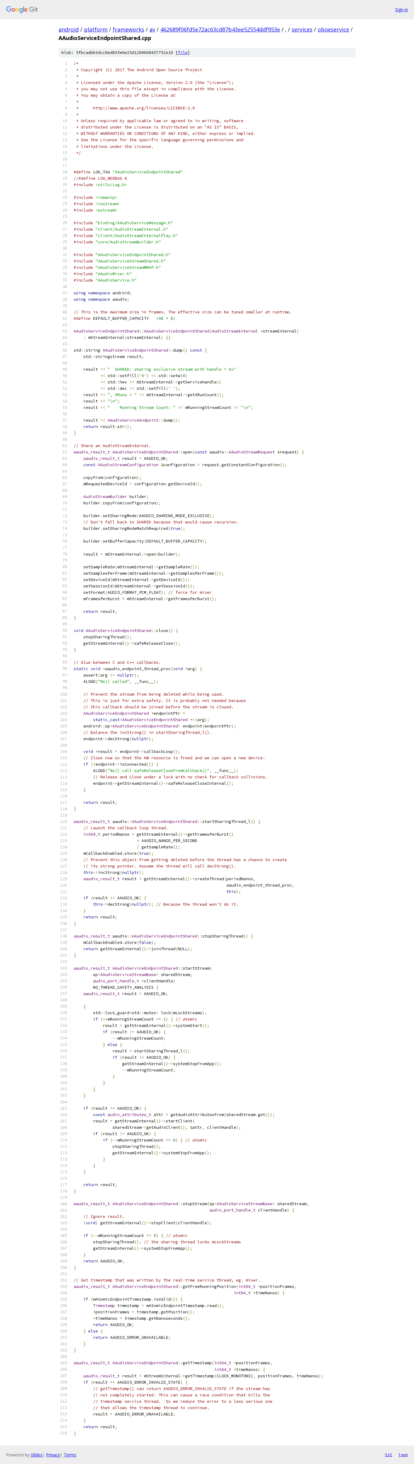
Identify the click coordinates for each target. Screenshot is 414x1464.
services (302, 29)
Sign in (401, 9)
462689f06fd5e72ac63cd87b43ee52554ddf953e (220, 29)
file (183, 52)
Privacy (53, 1455)
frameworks (128, 29)
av (152, 29)
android (68, 29)
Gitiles (36, 1455)
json (403, 1454)
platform (96, 29)
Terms (70, 1455)
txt (388, 1454)
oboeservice (333, 29)
